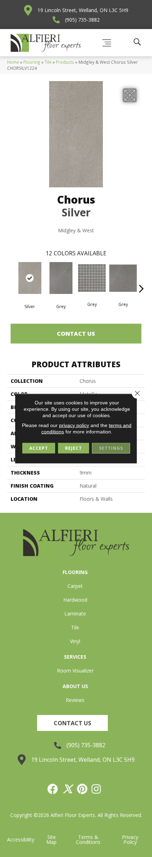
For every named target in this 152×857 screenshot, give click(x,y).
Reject (73, 448)
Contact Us (76, 333)
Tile (48, 62)
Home (13, 62)
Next (141, 277)
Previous (10, 277)
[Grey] (60, 278)
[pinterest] (82, 789)
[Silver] (29, 278)
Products (65, 62)
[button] (72, 723)
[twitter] (68, 789)
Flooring (31, 62)
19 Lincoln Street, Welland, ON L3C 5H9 (82, 10)
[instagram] (96, 789)
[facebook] (53, 789)
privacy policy (74, 425)
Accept (38, 448)
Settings (111, 448)
